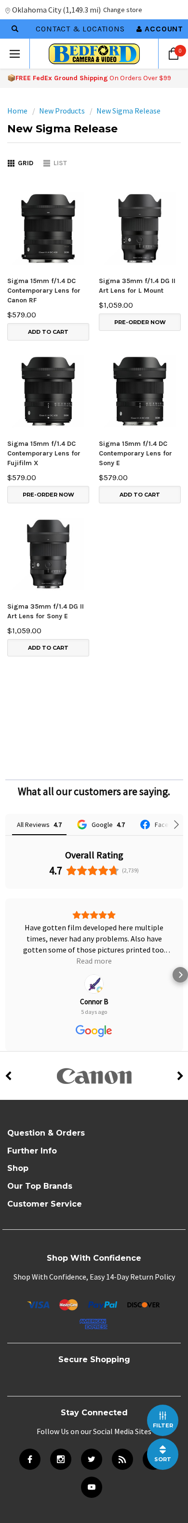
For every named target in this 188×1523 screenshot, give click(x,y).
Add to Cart (48, 331)
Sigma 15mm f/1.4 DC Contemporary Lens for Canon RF (44, 290)
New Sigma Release (128, 110)
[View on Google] (94, 950)
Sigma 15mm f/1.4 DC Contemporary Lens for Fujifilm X (44, 453)
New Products (62, 110)
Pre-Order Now (140, 322)
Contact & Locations (80, 28)
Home (17, 110)
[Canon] (94, 1045)
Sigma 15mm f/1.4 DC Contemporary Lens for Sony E (135, 453)
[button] (7, 959)
